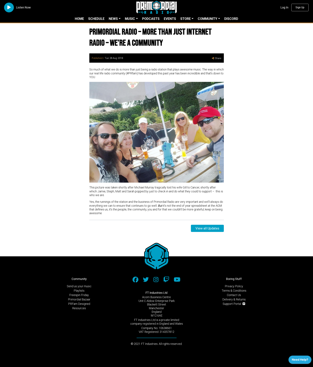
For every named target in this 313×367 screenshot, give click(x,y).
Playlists (79, 290)
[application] (300, 360)
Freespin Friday (79, 295)
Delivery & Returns (234, 299)
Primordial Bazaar (79, 299)
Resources (79, 308)
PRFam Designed (79, 303)
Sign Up (300, 7)
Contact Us (234, 295)
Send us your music (79, 286)
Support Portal (232, 303)
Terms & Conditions (234, 290)
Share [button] (218, 58)
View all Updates (207, 228)
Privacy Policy (234, 286)
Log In (284, 7)
